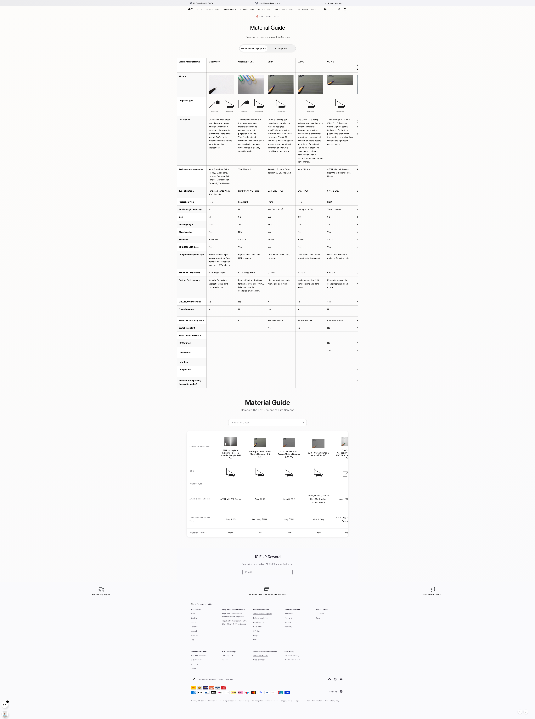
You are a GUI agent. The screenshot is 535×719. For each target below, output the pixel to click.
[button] (332, 9)
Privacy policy (257, 701)
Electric (194, 618)
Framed (194, 622)
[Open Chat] (4, 714)
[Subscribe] (289, 572)
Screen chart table (260, 655)
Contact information (314, 701)
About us (194, 664)
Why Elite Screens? (198, 655)
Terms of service (272, 701)
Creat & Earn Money (292, 660)
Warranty (288, 627)
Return (318, 618)
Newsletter (288, 613)
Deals (193, 640)
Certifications (258, 622)
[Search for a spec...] (302, 422)
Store (193, 613)
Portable (194, 627)
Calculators (257, 627)
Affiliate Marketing (291, 655)
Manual (194, 631)
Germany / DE (227, 655)
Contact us (320, 613)
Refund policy (244, 701)
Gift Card (256, 631)
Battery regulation (260, 618)
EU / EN (225, 660)
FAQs (255, 640)
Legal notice (299, 701)
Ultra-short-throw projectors (253, 48)
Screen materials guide (262, 613)
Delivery (287, 622)
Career (193, 669)
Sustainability (196, 660)
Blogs (255, 635)
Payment (288, 618)
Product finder (259, 660)
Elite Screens (202, 701)
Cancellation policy (332, 701)
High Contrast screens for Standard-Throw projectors (233, 615)
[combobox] (265, 422)
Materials (194, 635)
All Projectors (281, 48)
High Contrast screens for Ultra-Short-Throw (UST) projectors (234, 622)
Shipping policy (286, 701)
